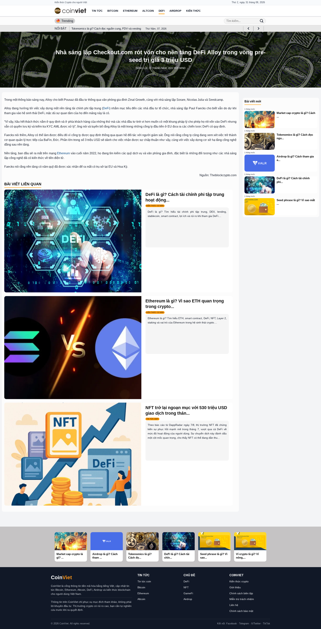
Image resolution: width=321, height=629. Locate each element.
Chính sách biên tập (241, 593)
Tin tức (97, 10)
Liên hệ (233, 605)
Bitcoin (112, 10)
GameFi (188, 593)
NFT (186, 587)
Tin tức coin (144, 581)
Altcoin (148, 10)
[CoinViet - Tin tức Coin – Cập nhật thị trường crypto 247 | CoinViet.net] (70, 11)
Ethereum (130, 10)
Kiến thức (193, 10)
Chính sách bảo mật (241, 610)
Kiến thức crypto (239, 581)
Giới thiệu (235, 587)
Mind (182, 68)
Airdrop (175, 10)
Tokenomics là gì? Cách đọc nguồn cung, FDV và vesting (106, 28)
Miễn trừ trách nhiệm (241, 599)
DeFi (162, 10)
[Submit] (261, 21)
